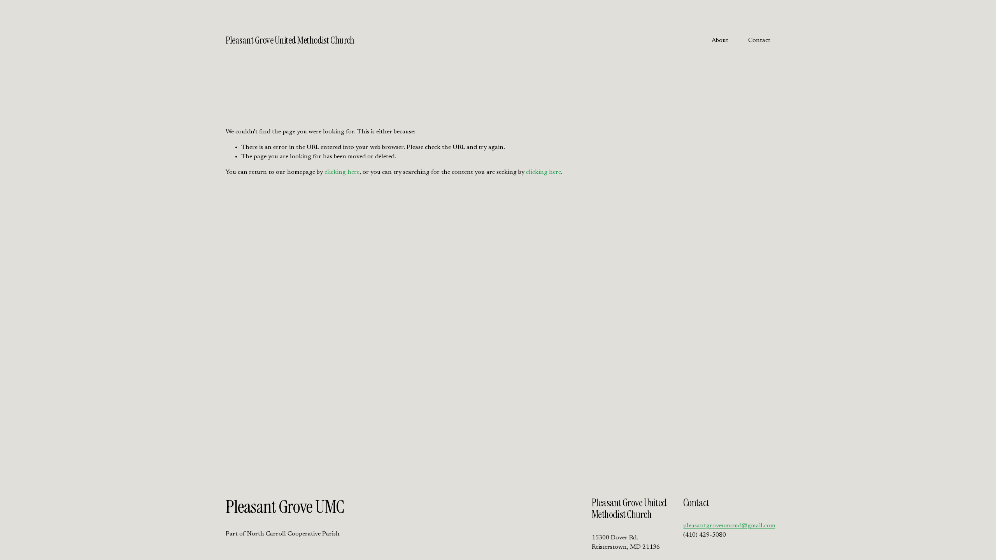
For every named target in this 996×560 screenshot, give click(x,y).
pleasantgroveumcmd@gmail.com (729, 526)
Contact (759, 40)
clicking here (341, 172)
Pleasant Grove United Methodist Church (290, 40)
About (720, 40)
